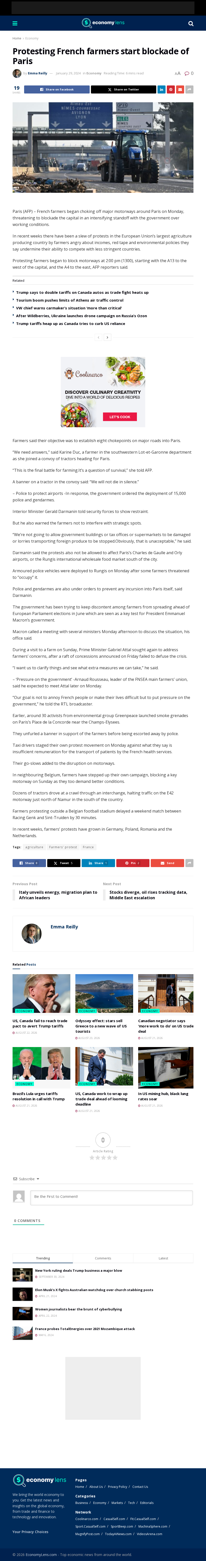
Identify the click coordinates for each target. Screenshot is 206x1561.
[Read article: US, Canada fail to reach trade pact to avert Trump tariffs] (41, 994)
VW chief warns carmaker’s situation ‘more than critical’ (69, 307)
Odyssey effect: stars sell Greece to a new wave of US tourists (101, 1026)
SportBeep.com (122, 1526)
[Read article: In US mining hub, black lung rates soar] (167, 1067)
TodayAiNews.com (118, 1534)
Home (17, 38)
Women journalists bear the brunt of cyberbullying (78, 1309)
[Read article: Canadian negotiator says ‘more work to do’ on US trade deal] (167, 994)
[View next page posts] (107, 337)
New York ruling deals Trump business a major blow (78, 1270)
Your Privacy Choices (30, 1531)
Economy (31, 38)
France (88, 847)
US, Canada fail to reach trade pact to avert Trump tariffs (40, 1023)
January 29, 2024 (68, 73)
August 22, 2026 (26, 1032)
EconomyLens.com (41, 1554)
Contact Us (140, 1487)
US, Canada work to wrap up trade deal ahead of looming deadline (101, 1099)
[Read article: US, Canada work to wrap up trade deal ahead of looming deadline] (104, 1067)
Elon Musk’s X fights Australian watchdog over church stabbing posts (94, 1290)
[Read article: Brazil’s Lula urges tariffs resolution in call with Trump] (41, 1067)
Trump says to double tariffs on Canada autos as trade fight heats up (82, 292)
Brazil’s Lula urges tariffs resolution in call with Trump (39, 1096)
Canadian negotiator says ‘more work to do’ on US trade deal (165, 1026)
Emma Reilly (37, 73)
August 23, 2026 (89, 1038)
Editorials (146, 1503)
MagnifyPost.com (87, 1534)
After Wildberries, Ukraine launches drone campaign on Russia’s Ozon (81, 315)
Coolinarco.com (86, 1519)
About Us (96, 1487)
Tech (131, 1503)
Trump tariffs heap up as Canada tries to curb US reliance (70, 323)
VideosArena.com (149, 1534)
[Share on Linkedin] (162, 89)
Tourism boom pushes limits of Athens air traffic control (69, 300)
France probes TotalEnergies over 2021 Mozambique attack (85, 1329)
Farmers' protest (63, 847)
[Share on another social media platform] (189, 89)
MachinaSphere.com (152, 1526)
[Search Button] (190, 23)
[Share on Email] (180, 89)
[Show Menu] (15, 23)
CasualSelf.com (114, 1519)
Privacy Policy (117, 1487)
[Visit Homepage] (102, 23)
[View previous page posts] (98, 337)
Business (81, 1503)
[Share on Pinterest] (171, 89)
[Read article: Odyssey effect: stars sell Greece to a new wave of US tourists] (104, 994)
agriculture (34, 847)
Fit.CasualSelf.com (143, 1519)
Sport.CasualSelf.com (90, 1526)
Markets (117, 1503)
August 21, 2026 (151, 1038)
